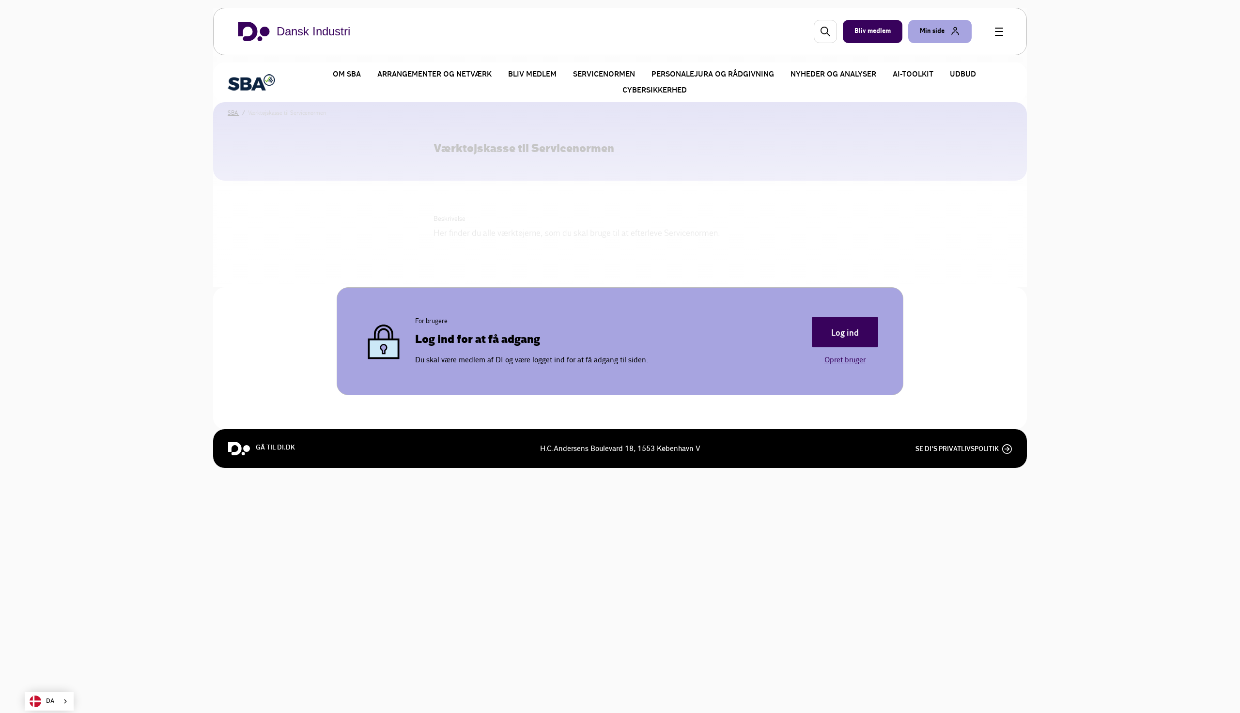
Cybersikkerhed (654, 90)
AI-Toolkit (913, 74)
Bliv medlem (532, 74)
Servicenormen (604, 74)
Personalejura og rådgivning (712, 74)
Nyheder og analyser (833, 74)
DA (50, 701)
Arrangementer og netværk (434, 74)
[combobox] (49, 701)
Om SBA (347, 74)
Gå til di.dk (275, 447)
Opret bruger (845, 360)
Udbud (963, 74)
